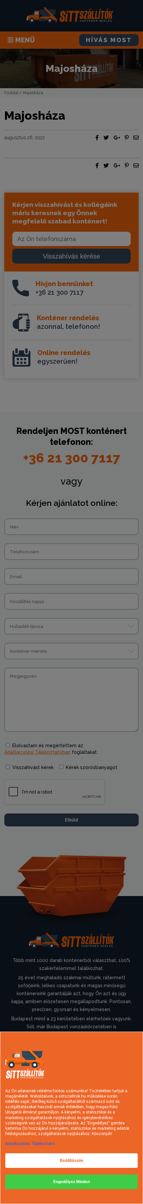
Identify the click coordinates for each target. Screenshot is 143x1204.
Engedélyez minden (71, 1181)
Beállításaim (71, 1160)
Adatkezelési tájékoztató (30, 1143)
